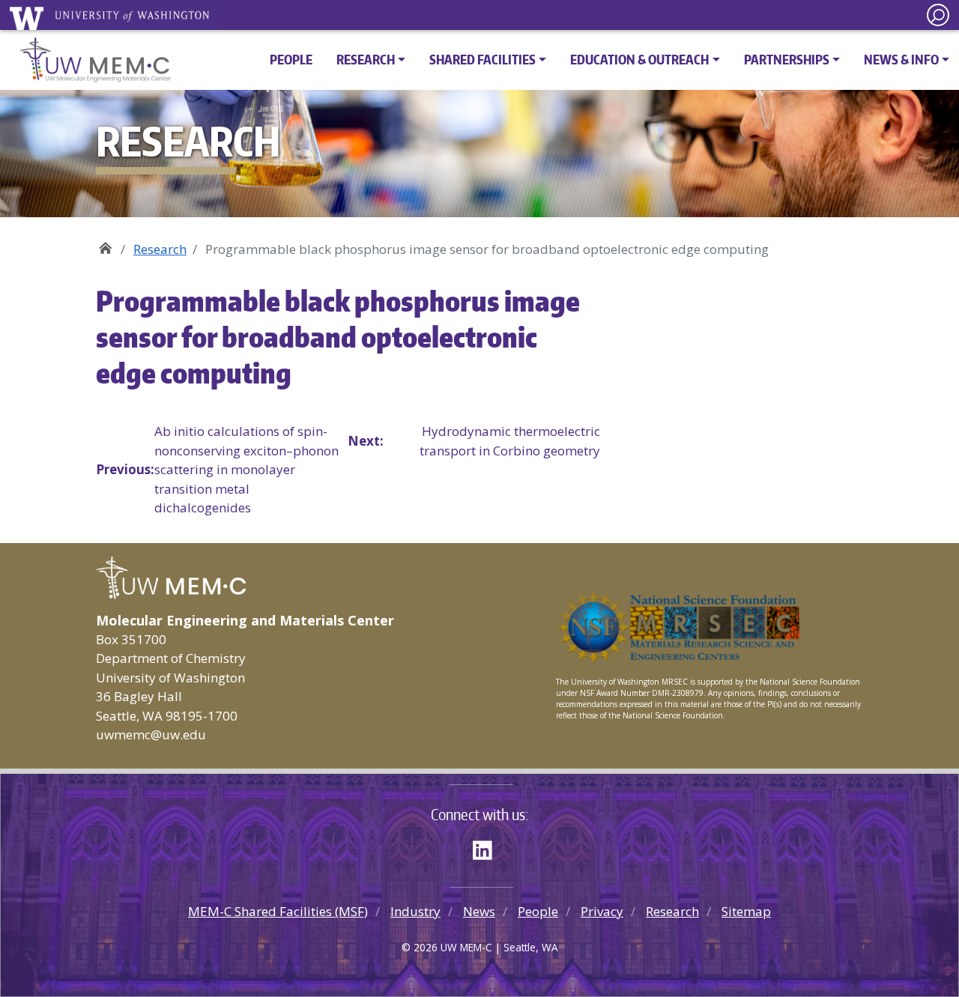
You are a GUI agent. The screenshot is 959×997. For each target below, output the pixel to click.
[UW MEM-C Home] (91, 60)
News (479, 911)
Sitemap (746, 911)
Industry (415, 911)
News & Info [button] (901, 59)
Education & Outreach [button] (639, 59)
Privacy (602, 911)
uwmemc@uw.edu (151, 734)
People (291, 59)
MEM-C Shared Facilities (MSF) (278, 911)
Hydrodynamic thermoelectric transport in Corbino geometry (473, 440)
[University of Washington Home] (115, 18)
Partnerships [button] (786, 59)
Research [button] (365, 59)
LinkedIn (487, 848)
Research (160, 249)
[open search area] (938, 15)
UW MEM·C (105, 243)
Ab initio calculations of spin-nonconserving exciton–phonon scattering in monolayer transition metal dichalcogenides (217, 469)
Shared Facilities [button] (482, 59)
